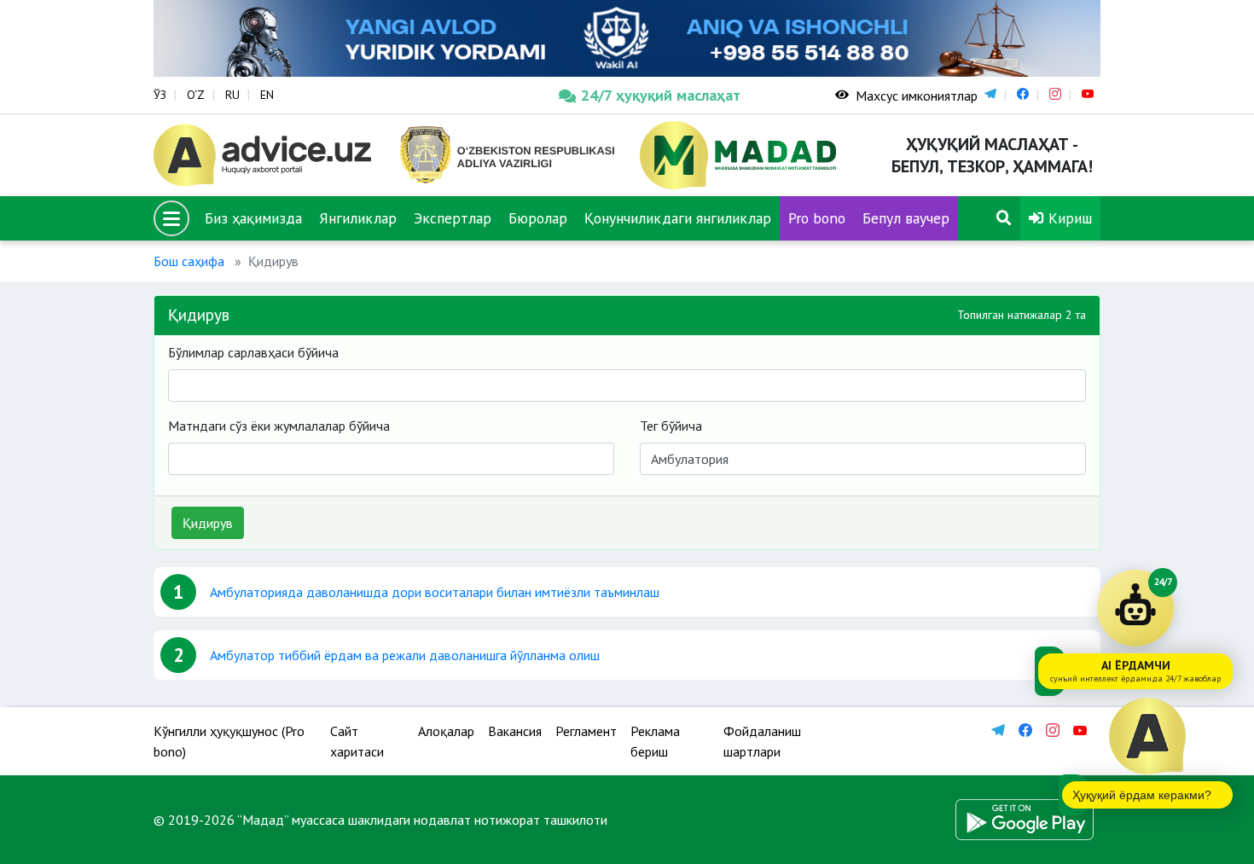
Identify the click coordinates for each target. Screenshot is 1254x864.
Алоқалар (446, 730)
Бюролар (537, 218)
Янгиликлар (358, 218)
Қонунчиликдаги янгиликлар (677, 218)
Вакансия (515, 730)
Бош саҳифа (189, 261)
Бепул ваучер (905, 218)
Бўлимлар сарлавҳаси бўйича (253, 352)
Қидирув (208, 522)
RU (232, 94)
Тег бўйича (671, 425)
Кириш (1068, 218)
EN (267, 94)
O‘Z (196, 94)
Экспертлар (452, 218)
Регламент (586, 730)
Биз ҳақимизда (253, 218)
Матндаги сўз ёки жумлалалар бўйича (279, 425)
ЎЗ (160, 94)
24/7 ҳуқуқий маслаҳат (660, 95)
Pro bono (816, 218)
